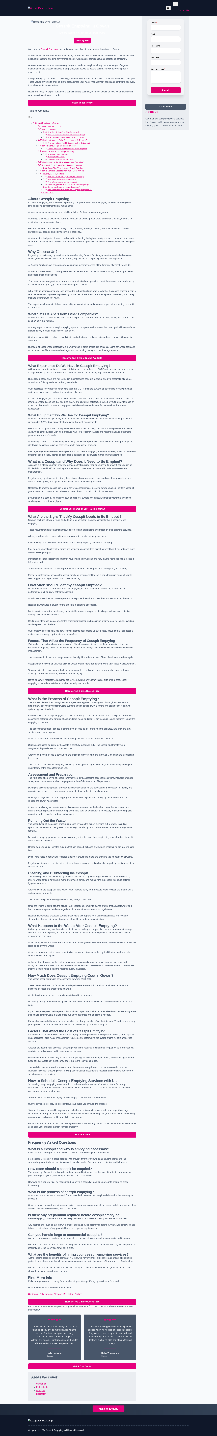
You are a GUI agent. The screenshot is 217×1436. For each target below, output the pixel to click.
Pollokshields (46, 1294)
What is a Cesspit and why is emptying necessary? (66, 177)
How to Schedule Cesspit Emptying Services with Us (62, 171)
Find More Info (48, 193)
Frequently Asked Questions (52, 174)
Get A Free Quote (82, 1366)
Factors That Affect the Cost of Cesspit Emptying (65, 168)
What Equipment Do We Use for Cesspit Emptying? (66, 137)
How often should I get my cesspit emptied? (58, 146)
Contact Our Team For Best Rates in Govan (82, 509)
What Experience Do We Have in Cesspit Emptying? (66, 135)
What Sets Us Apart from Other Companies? (63, 132)
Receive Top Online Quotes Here (82, 691)
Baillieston (68, 1294)
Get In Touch (165, 106)
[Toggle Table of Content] (30, 117)
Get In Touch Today (82, 102)
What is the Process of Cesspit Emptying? (58, 151)
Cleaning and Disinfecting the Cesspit (61, 159)
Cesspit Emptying (49, 49)
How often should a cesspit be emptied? (62, 179)
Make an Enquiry (108, 1408)
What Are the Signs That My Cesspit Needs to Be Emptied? (69, 143)
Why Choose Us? (48, 129)
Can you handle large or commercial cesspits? (64, 187)
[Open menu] (168, 8)
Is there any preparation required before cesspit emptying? (68, 185)
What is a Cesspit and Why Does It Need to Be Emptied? (64, 140)
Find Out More (82, 1134)
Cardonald (33, 1294)
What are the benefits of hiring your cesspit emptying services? (70, 190)
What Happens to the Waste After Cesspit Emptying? (62, 162)
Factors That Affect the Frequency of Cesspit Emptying (67, 149)
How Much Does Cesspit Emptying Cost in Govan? (62, 165)
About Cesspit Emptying (51, 126)
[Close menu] (175, 4)
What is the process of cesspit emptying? (62, 182)
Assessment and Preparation (58, 154)
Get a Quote (82, 40)
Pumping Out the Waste (56, 157)
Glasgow (58, 1294)
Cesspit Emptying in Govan (47, 123)
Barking (78, 1294)
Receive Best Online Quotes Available (82, 358)
